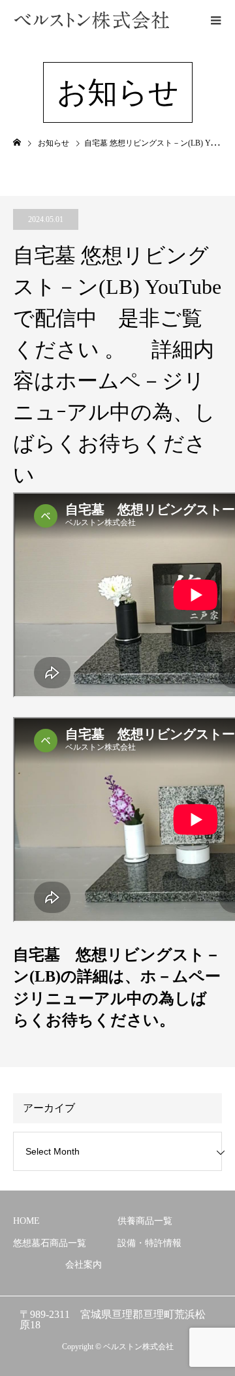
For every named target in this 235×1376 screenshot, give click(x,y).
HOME (26, 1221)
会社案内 (83, 1265)
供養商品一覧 (145, 1221)
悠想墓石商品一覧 (49, 1243)
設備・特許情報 (149, 1243)
